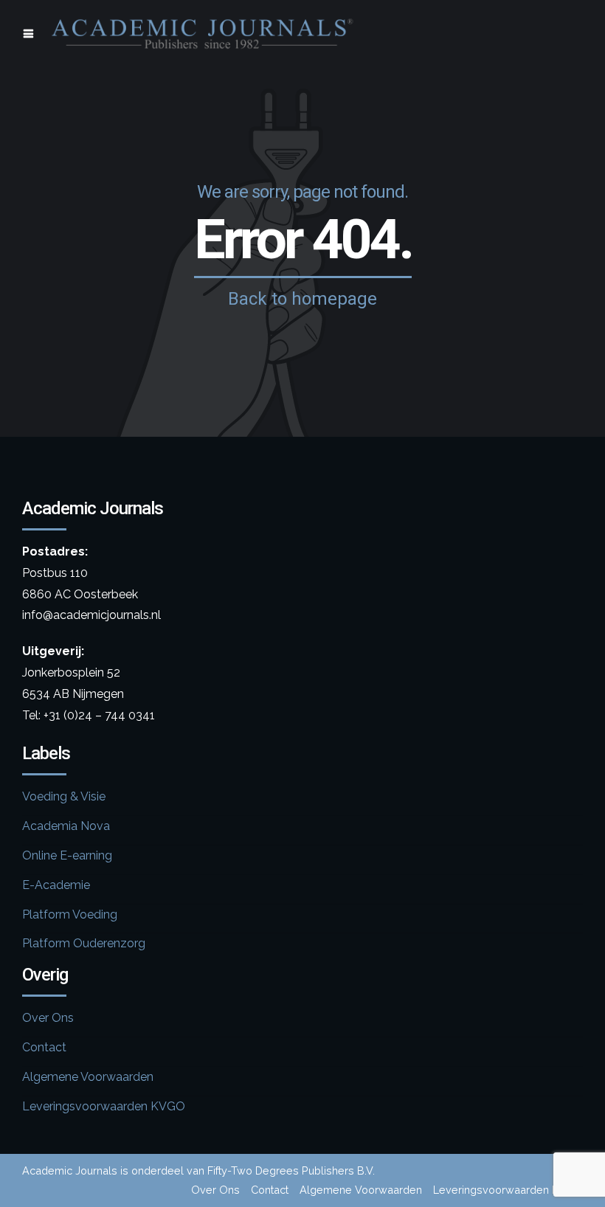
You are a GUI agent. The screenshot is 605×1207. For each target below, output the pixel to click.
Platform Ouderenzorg (83, 943)
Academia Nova (66, 826)
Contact (44, 1047)
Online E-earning (67, 855)
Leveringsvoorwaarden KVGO (103, 1106)
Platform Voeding (69, 914)
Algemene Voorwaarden (87, 1077)
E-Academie (56, 885)
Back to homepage (302, 298)
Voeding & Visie (64, 796)
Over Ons (48, 1018)
